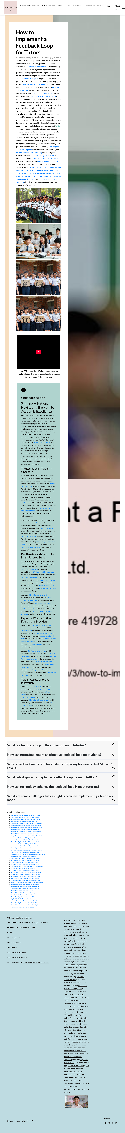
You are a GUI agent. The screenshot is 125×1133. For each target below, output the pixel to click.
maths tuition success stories (75, 1051)
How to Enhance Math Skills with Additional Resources (26, 827)
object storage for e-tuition (38, 595)
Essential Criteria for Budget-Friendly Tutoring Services (27, 882)
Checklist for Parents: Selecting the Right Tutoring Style (27, 866)
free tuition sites (35, 686)
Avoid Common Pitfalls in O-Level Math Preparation (26, 825)
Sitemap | (11, 1121)
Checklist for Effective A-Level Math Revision (24, 907)
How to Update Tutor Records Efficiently (23, 848)
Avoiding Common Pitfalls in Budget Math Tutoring (26, 870)
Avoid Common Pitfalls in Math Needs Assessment (25, 880)
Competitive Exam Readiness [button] (93, 5)
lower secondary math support (34, 84)
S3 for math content (28, 697)
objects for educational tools (38, 700)
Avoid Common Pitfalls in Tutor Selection (23, 868)
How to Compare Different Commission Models (25, 860)
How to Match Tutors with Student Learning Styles (25, 876)
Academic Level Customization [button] (29, 5)
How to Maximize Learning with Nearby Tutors (24, 833)
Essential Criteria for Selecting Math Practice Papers (26, 840)
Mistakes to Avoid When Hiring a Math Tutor (24, 844)
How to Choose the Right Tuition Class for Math (25, 884)
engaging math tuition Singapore (76, 1065)
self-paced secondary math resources (30, 173)
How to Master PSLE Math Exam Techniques (24, 892)
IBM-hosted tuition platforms (43, 572)
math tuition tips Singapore (77, 1045)
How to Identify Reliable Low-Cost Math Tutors (25, 903)
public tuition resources (43, 603)
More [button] (108, 6)
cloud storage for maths (35, 670)
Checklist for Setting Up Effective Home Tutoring (25, 895)
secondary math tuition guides (44, 633)
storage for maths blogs (42, 689)
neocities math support (29, 577)
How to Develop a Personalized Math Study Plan (25, 829)
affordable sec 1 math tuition (41, 167)
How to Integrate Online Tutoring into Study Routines (26, 850)
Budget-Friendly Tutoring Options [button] (52, 5)
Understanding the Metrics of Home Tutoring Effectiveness (28, 854)
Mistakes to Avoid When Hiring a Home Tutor (24, 838)
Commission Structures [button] (73, 5)
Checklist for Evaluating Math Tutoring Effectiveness (26, 823)
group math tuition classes (74, 1009)
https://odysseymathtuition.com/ (36, 962)
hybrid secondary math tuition (42, 155)
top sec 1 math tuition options (36, 176)
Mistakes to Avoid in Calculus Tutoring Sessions (24, 862)
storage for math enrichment (42, 625)
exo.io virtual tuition (46, 585)
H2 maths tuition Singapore (74, 1030)
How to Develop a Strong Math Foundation (23, 897)
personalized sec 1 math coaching (29, 152)
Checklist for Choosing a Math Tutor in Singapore (25, 888)
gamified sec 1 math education (46, 170)
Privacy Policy (20, 1121)
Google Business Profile (16, 952)
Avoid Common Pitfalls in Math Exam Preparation (25, 846)
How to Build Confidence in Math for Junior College (26, 831)
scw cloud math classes (47, 588)
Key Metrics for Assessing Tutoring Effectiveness (25, 817)
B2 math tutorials (36, 644)
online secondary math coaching (32, 523)
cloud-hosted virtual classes (31, 547)
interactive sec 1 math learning (46, 158)
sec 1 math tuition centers (43, 93)
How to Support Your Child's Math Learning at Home (26, 872)
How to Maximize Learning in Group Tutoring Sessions (26, 905)
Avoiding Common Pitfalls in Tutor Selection (23, 856)
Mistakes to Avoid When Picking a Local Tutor (24, 821)
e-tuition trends (47, 528)
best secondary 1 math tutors (48, 161)
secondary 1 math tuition (36, 67)
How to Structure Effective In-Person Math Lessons (26, 819)
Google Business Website (17, 957)
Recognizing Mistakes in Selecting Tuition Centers (25, 874)
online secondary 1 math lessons (43, 96)
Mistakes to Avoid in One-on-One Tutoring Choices (26, 815)
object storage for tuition (36, 651)
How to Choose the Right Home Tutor (22, 890)
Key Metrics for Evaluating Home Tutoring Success (25, 899)
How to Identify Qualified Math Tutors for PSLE (25, 842)
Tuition (58, 126)
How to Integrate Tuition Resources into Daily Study (26, 886)
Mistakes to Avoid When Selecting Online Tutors (25, 852)
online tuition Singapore (42, 442)
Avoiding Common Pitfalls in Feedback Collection (25, 864)
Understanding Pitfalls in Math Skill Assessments (25, 878)
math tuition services (28, 608)
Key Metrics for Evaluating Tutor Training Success (25, 858)
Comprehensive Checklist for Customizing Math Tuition (27, 835)
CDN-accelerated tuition (43, 662)
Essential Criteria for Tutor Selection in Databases (25, 901)
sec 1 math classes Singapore (27, 78)
